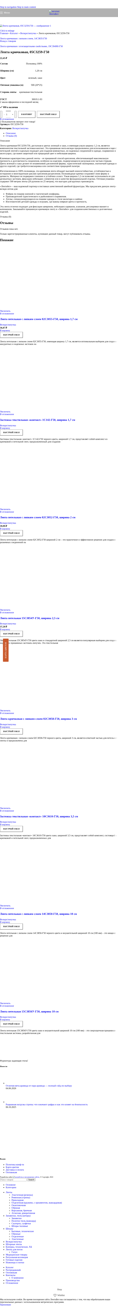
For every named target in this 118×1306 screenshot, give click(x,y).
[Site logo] (59, 14)
